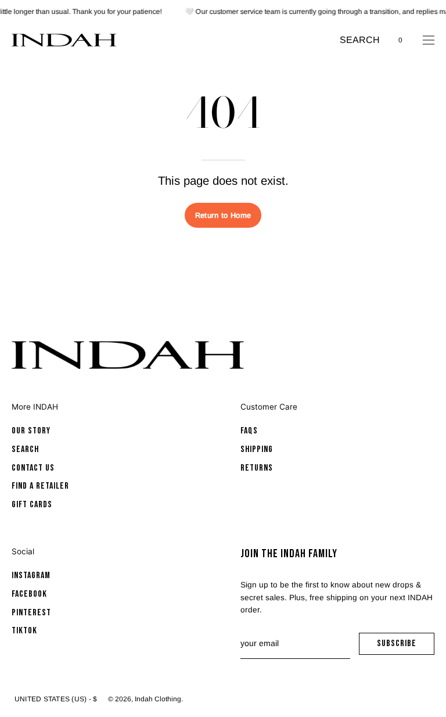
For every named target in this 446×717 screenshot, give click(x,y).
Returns (256, 468)
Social (23, 551)
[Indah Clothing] (64, 40)
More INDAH (35, 406)
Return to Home (223, 215)
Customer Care (268, 406)
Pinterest (31, 612)
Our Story (31, 430)
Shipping (256, 449)
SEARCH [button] (360, 41)
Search (25, 449)
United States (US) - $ (56, 699)
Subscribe (405, 646)
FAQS (249, 430)
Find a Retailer (40, 486)
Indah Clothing (158, 699)
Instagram (31, 575)
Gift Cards (32, 504)
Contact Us (33, 468)
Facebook (29, 594)
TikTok (24, 631)
